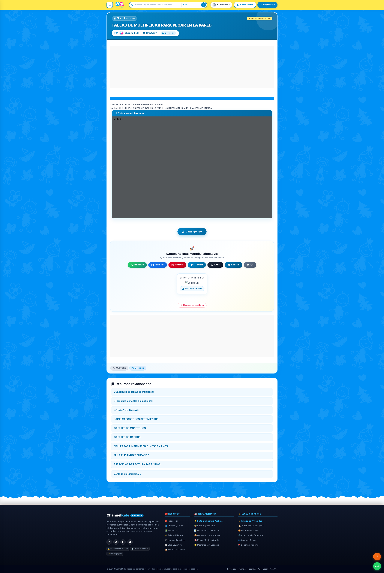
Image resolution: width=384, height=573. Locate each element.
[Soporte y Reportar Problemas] (377, 556)
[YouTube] (123, 542)
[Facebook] (109, 542)
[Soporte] (130, 542)
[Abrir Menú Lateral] (109, 5)
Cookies (252, 569)
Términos (242, 569)
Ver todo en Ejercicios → (128, 474)
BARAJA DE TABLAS (126, 410)
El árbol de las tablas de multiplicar (133, 401)
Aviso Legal (263, 569)
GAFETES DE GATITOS (127, 437)
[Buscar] (203, 4)
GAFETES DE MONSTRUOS (130, 428)
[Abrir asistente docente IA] (377, 566)
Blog (119, 18)
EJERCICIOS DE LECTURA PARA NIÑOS (137, 464)
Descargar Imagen (193, 288)
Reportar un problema (193, 305)
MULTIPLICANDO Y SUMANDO (131, 455)
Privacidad (231, 569)
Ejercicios (129, 18)
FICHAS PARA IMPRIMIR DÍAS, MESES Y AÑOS (141, 446)
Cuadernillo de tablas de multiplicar (134, 392)
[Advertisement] (192, 67)
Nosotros (274, 569)
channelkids (132, 33)
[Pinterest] (116, 542)
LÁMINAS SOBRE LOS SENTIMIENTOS (136, 419)
